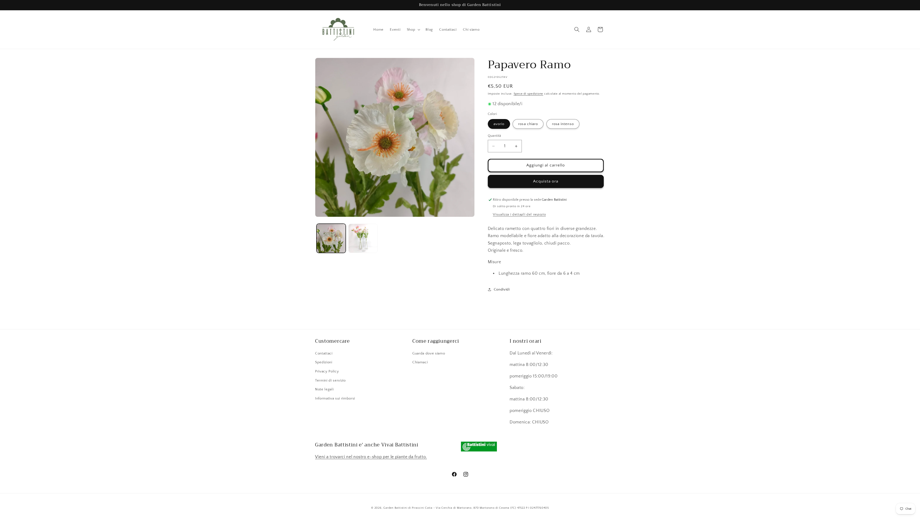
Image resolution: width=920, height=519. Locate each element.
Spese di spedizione (528, 93)
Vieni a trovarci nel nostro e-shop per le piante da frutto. (371, 456)
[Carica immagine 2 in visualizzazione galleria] (363, 238)
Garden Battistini (395, 507)
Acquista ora (545, 181)
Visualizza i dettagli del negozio (519, 214)
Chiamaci (420, 362)
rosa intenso (563, 124)
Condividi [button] (502, 289)
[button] (413, 29)
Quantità (494, 136)
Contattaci (324, 353)
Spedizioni (323, 362)
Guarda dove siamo (428, 353)
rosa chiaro (528, 124)
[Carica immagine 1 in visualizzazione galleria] (331, 238)
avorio (499, 124)
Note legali (324, 389)
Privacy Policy (327, 371)
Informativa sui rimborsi (335, 398)
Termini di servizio (330, 380)
